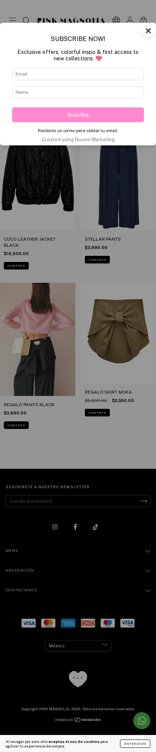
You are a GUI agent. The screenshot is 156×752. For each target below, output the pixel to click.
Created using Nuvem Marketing (78, 139)
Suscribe (78, 115)
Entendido (135, 744)
